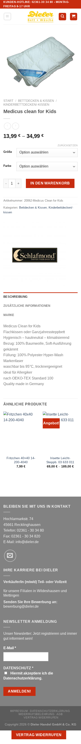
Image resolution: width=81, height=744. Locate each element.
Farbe (7, 165)
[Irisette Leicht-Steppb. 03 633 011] (60, 432)
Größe (7, 151)
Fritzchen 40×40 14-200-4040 (21, 460)
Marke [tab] (8, 315)
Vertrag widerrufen (41, 717)
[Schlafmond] (34, 254)
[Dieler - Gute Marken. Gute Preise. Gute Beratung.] (40, 17)
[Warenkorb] (73, 16)
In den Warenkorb (50, 183)
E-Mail (9, 648)
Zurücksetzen (68, 145)
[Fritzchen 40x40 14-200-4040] (20, 432)
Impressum (19, 711)
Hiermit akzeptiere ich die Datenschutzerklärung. (28, 675)
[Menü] (7, 16)
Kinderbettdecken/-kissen (26, 104)
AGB (59, 714)
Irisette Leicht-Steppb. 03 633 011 (60, 460)
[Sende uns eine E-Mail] (10, 556)
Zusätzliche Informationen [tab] (26, 305)
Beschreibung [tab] (15, 296)
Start (8, 100)
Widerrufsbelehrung (36, 714)
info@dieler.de (27, 542)
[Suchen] (62, 16)
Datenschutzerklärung (50, 711)
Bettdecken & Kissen (36, 100)
